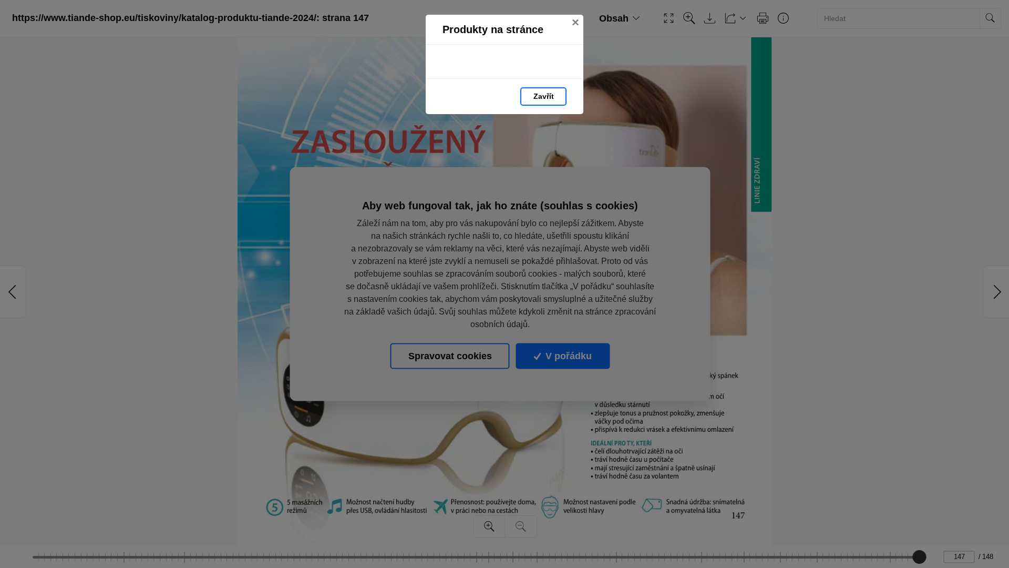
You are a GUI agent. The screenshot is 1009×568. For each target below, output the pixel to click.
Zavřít (543, 96)
